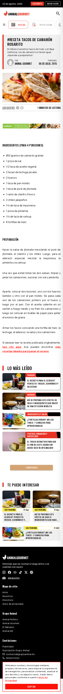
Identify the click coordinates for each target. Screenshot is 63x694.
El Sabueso (8, 627)
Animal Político (10, 619)
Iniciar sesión (53, 3)
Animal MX (7, 630)
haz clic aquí (11, 347)
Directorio (7, 600)
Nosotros (7, 596)
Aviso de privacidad (12, 603)
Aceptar (31, 686)
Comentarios (31, 467)
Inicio (5, 592)
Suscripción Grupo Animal (16, 650)
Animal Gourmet (10, 623)
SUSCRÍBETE (37, 3)
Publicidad (7, 646)
